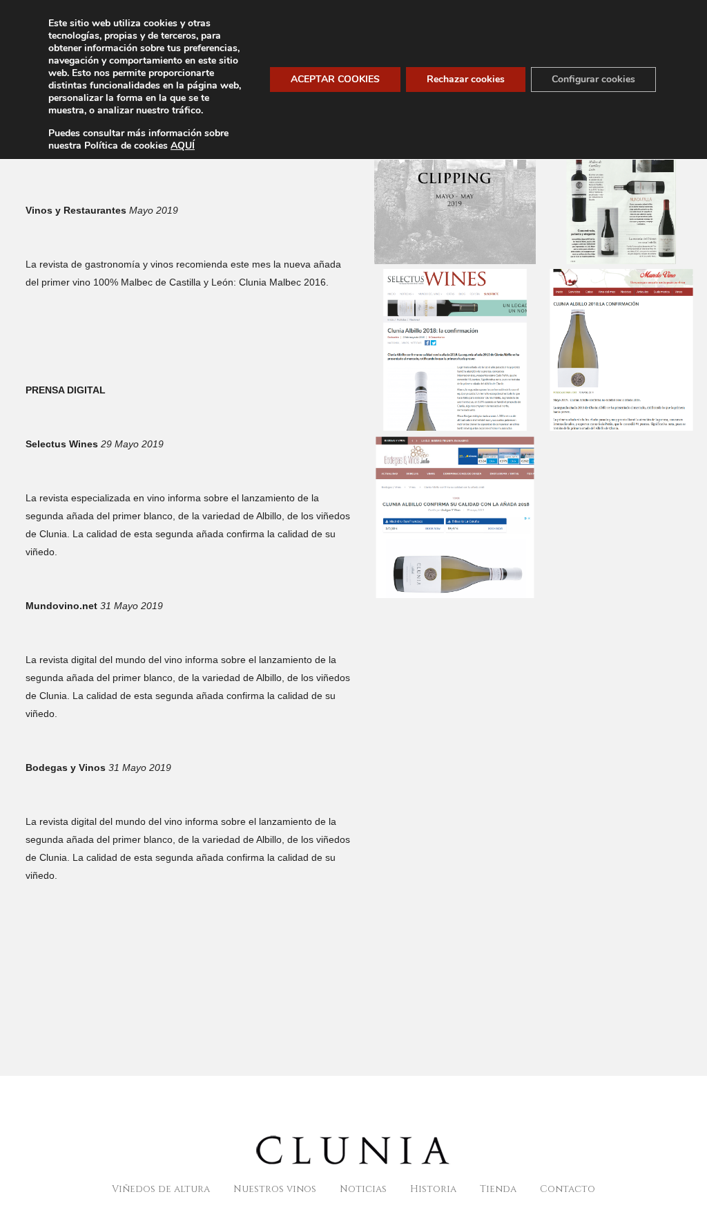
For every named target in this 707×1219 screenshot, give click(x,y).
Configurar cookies (593, 79)
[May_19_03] (600, 334)
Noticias (363, 1188)
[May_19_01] (600, 168)
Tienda (498, 1188)
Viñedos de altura (161, 1188)
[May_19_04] (434, 502)
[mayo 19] (434, 168)
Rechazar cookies (466, 79)
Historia (433, 1188)
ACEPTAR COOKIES (335, 79)
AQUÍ (183, 145)
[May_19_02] (434, 334)
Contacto (567, 1188)
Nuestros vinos (274, 1188)
